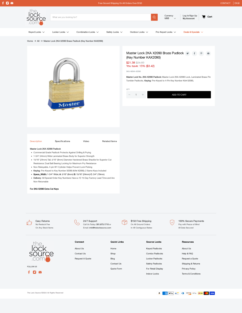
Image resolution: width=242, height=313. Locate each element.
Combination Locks (85, 32)
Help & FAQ (187, 253)
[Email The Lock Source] (11, 4)
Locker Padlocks (154, 258)
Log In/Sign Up (190, 17)
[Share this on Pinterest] (201, 53)
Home (30, 41)
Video (86, 141)
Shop (113, 253)
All (38, 41)
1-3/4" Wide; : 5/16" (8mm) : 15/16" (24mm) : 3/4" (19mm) (68, 174)
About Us (79, 248)
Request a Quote (190, 258)
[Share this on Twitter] (187, 53)
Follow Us (32, 267)
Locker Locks (58, 32)
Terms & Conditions (191, 274)
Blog (112, 258)
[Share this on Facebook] (194, 53)
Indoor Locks (152, 274)
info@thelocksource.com (100, 228)
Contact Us (80, 253)
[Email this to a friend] (208, 53)
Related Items (109, 141)
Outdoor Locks (137, 32)
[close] (238, 3)
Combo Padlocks (154, 253)
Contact (225, 3)
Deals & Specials (192, 32)
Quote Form (116, 268)
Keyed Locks (35, 32)
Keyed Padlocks (154, 248)
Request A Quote (83, 258)
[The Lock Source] (35, 17)
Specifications (62, 141)
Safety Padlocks (154, 263)
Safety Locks (112, 32)
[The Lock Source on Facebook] (2, 4)
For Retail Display (154, 268)
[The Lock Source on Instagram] (7, 4)
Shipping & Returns (191, 263)
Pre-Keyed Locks (164, 32)
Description (36, 141)
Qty (128, 89)
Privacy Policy (189, 268)
